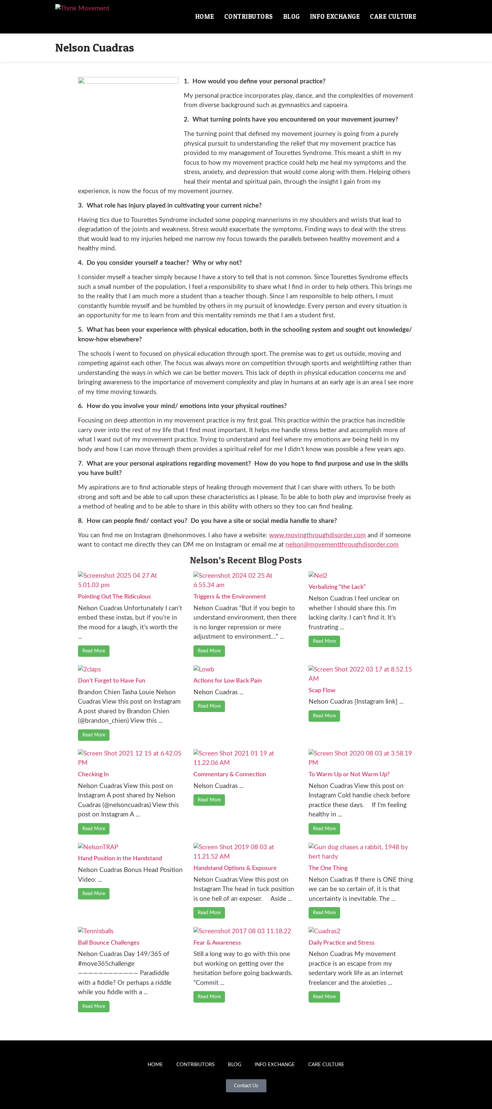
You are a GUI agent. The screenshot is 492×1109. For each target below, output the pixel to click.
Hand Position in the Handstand (120, 859)
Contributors (248, 16)
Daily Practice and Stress (342, 943)
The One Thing (328, 868)
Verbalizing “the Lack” (337, 587)
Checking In (93, 775)
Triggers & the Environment (229, 597)
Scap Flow (322, 691)
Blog (291, 16)
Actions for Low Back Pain (227, 681)
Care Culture (393, 16)
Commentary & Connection (229, 775)
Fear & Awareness (217, 943)
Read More (93, 651)
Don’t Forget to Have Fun (111, 681)
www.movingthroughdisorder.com (317, 535)
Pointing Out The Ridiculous (114, 597)
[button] (429, 16)
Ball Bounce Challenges (109, 943)
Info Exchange (335, 16)
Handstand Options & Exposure (235, 868)
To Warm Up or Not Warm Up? (349, 775)
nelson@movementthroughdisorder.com (342, 545)
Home (204, 16)
